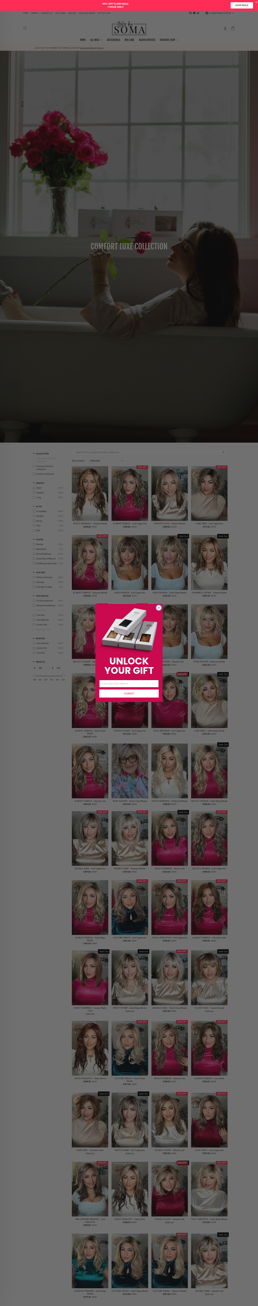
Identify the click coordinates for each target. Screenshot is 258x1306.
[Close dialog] (158, 607)
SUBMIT (129, 693)
